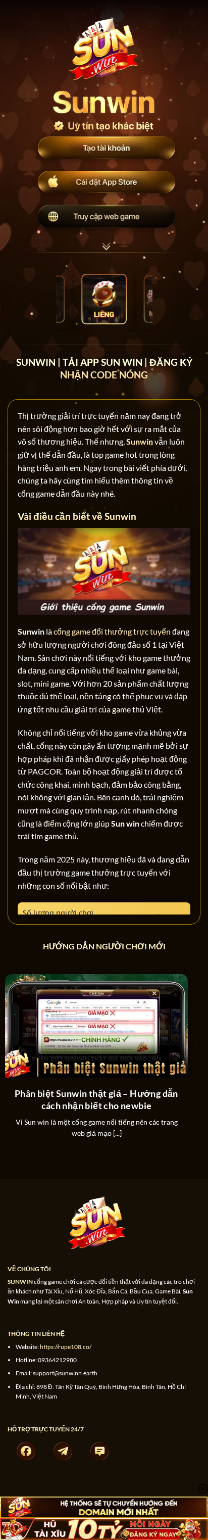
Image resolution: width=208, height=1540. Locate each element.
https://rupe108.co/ (65, 1347)
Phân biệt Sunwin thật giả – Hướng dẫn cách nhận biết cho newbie (96, 1099)
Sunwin (139, 441)
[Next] (196, 1065)
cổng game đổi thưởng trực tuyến (112, 631)
